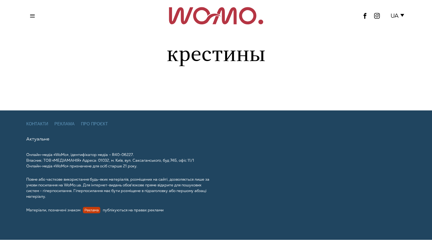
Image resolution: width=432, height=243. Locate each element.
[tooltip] (365, 16)
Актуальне (37, 139)
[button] (399, 16)
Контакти (37, 124)
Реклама (64, 124)
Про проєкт (94, 124)
